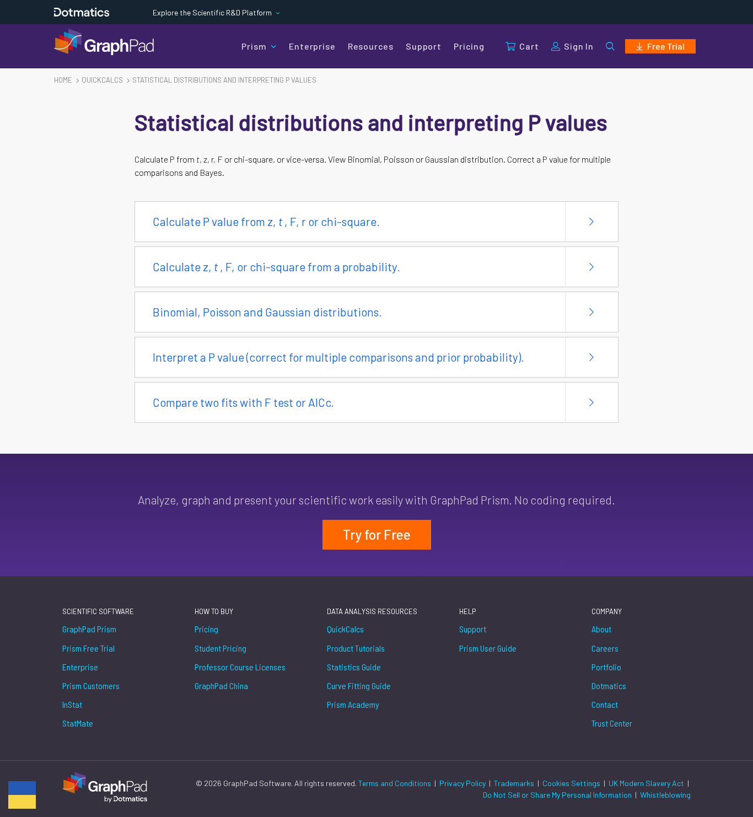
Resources (371, 46)
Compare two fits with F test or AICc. (243, 402)
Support (424, 46)
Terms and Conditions (395, 783)
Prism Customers (91, 685)
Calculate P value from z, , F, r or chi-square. (266, 221)
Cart (529, 46)
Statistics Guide (354, 667)
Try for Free (377, 534)
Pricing (469, 46)
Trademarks (515, 783)
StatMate (77, 723)
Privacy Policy (463, 783)
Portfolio (606, 667)
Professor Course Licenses (240, 667)
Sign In (579, 46)
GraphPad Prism (89, 629)
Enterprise (312, 46)
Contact (604, 704)
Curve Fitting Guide (359, 685)
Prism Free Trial (88, 648)
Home (63, 80)
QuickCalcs (345, 629)
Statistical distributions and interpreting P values (224, 80)
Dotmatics (608, 685)
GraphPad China (221, 685)
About (601, 629)
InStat (72, 704)
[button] (610, 46)
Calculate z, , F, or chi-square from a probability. (276, 266)
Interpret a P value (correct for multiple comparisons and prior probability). (338, 357)
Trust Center (611, 723)
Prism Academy (353, 704)
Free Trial (666, 46)
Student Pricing (220, 648)
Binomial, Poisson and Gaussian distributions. (267, 312)
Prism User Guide (488, 648)
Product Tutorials (356, 648)
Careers (604, 648)
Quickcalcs (102, 80)
